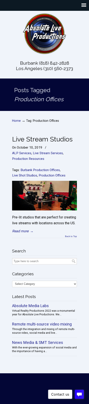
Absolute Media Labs (30, 305)
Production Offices (52, 175)
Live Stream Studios (42, 139)
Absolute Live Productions (44, 33)
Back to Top (71, 236)
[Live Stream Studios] (44, 209)
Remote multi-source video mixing (42, 324)
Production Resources (28, 159)
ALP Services (21, 153)
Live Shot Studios (24, 175)
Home (16, 121)
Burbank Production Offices (40, 170)
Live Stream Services (48, 153)
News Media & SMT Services (37, 342)
